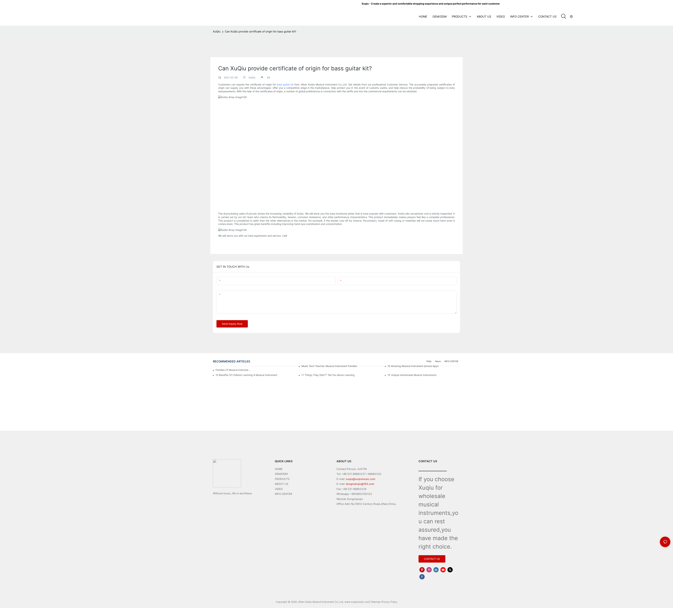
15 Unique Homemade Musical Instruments (412, 374)
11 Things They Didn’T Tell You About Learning (328, 374)
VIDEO (279, 489)
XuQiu (216, 31)
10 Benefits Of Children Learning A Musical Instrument (246, 374)
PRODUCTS (282, 479)
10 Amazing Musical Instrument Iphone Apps (413, 366)
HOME (279, 469)
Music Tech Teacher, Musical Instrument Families (329, 366)
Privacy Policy (389, 601)
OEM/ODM (281, 474)
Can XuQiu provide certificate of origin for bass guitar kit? (260, 31)
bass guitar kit (285, 84)
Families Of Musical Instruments (233, 369)
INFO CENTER (283, 494)
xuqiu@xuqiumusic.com (360, 479)
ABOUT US (281, 484)
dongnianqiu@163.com (360, 484)
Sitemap (375, 601)
